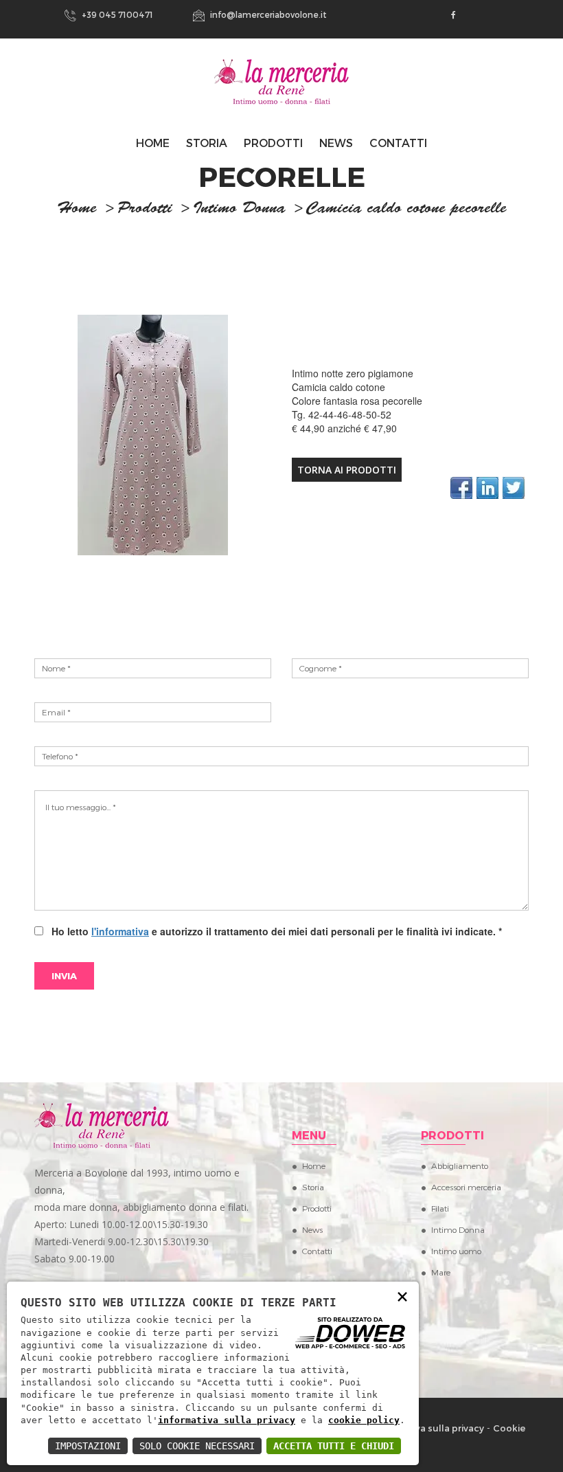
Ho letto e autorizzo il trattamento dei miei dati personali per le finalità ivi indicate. (274, 931)
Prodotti (273, 142)
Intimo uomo (456, 1251)
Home (313, 1165)
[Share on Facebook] (461, 488)
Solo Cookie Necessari (197, 1445)
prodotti (144, 209)
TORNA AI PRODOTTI (346, 469)
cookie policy (364, 1420)
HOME (153, 142)
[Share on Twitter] (514, 488)
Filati (440, 1208)
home (77, 209)
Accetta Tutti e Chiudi (333, 1445)
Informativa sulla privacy (428, 1428)
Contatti (398, 142)
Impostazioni (88, 1445)
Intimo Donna (239, 209)
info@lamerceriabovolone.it (267, 14)
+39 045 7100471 (116, 14)
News (336, 142)
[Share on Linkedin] (487, 488)
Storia (206, 142)
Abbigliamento (459, 1165)
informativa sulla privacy (226, 1420)
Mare (440, 1272)
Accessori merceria (466, 1187)
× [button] (402, 1296)
